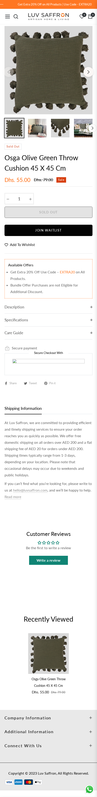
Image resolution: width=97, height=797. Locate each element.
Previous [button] (9, 72)
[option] (48, 70)
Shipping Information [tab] (23, 408)
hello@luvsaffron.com (30, 490)
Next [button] (88, 72)
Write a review (48, 560)
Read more (13, 496)
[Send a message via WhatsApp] (89, 789)
